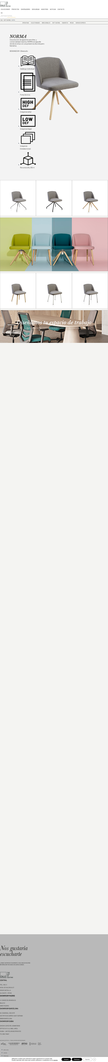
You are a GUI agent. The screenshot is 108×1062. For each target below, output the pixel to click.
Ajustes (87, 1059)
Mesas (72, 22)
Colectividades (35, 22)
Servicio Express (81, 22)
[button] (62, 9)
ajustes (55, 1060)
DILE (2, 20)
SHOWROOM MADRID (7, 996)
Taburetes (65, 22)
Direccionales (46, 22)
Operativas (25, 22)
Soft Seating (7, 20)
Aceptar (66, 1059)
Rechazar (77, 1059)
